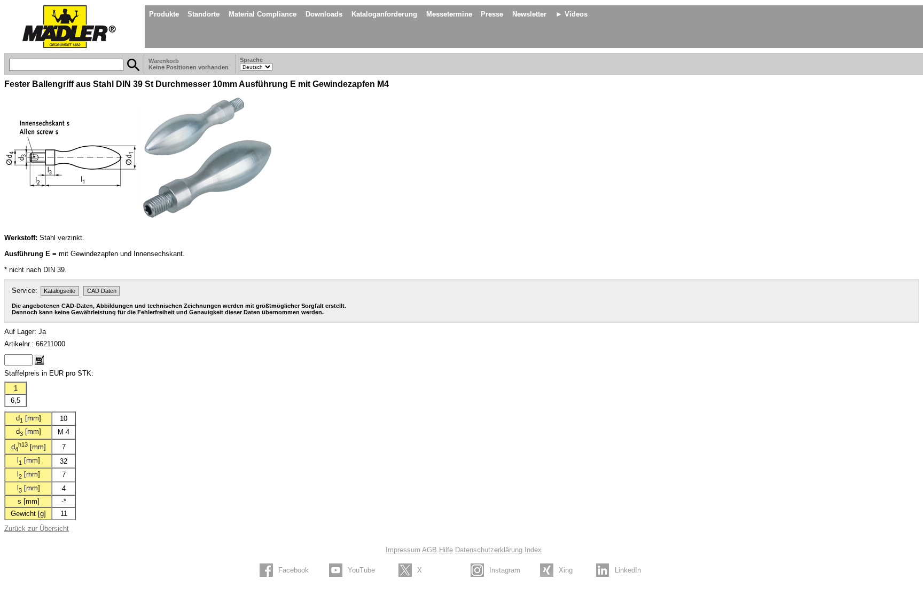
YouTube (361, 570)
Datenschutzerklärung (488, 550)
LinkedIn (628, 570)
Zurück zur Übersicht (36, 529)
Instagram (504, 570)
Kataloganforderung (384, 14)
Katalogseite (59, 291)
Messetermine (449, 14)
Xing (566, 570)
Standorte (203, 14)
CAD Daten (101, 291)
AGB (429, 550)
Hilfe (446, 550)
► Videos (572, 14)
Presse (492, 14)
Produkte (164, 14)
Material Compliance (262, 14)
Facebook (293, 570)
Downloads (324, 14)
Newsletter (529, 14)
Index (533, 550)
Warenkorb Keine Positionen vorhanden (189, 64)
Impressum (403, 550)
